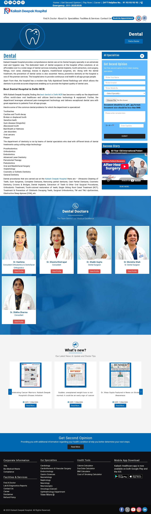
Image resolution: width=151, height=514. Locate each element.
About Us (62, 18)
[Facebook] (6, 2)
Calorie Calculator (85, 465)
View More (46, 494)
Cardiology (45, 465)
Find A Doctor (50, 18)
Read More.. (125, 187)
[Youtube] (14, 2)
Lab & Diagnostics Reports (15, 485)
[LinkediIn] (144, 509)
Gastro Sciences (47, 474)
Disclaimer (8, 494)
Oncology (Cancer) (48, 489)
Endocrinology (46, 471)
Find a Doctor (133, 41)
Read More (75, 447)
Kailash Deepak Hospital (56, 179)
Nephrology (45, 480)
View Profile (19, 271)
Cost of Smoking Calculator (89, 474)
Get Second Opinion (71, 2)
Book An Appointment (123, 18)
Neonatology (46, 477)
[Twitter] (10, 2)
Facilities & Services (89, 18)
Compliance (9, 472)
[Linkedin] (19, 2)
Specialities (73, 18)
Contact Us (105, 18)
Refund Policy (10, 497)
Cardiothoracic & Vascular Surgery (55, 468)
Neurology (45, 483)
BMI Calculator (83, 471)
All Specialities (111, 55)
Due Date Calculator (86, 468)
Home (56, 2)
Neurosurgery (46, 486)
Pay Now (87, 2)
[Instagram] (139, 509)
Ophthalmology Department (52, 492)
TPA (5, 466)
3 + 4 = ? (110, 125)
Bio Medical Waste (12, 469)
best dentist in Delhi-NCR (51, 94)
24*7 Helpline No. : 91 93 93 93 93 (120, 2)
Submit (125, 136)
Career (97, 2)
